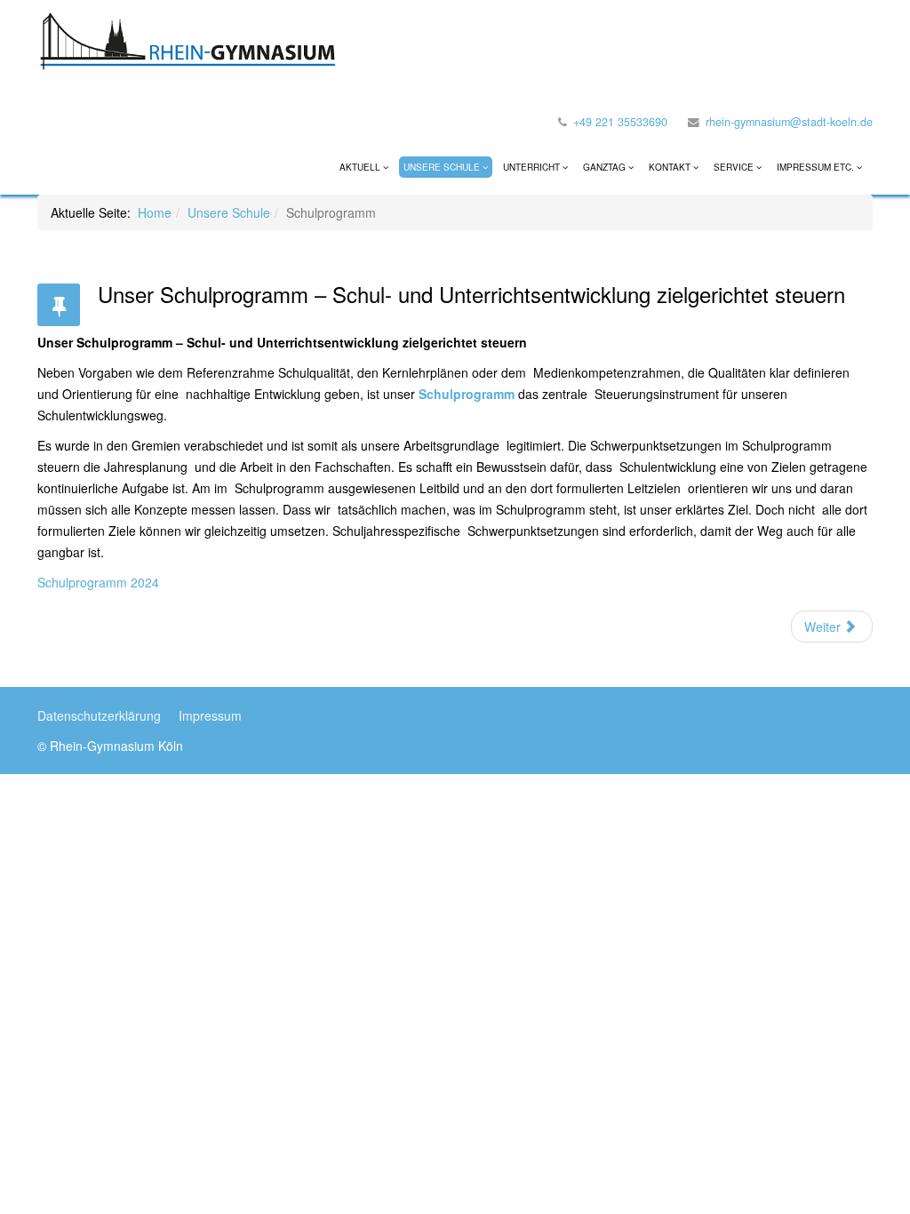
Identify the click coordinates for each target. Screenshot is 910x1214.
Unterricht (531, 167)
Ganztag (605, 167)
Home (155, 212)
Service (734, 167)
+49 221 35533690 (620, 122)
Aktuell (359, 167)
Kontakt (669, 167)
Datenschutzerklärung (99, 715)
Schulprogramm (467, 394)
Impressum (210, 715)
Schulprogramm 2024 (98, 582)
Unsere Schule (441, 167)
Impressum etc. (815, 167)
